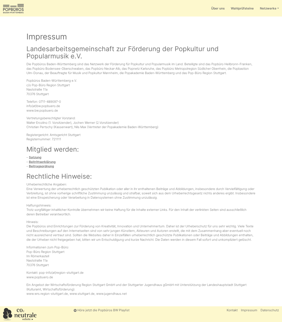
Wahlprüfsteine (242, 8)
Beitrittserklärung (42, 162)
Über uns (218, 8)
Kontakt (232, 310)
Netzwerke (268, 8)
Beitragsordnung (41, 166)
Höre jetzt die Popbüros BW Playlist (103, 310)
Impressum (249, 310)
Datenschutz (270, 310)
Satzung (35, 157)
